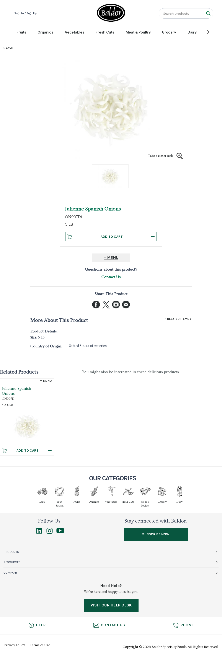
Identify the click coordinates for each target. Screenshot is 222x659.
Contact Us (111, 277)
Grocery (169, 32)
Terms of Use (40, 645)
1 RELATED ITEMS (177, 319)
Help (41, 625)
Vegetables (74, 32)
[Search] (208, 13)
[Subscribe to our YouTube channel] (60, 532)
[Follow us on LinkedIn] (39, 533)
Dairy (192, 32)
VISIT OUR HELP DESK (111, 605)
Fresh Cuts (105, 32)
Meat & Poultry (138, 32)
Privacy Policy (14, 645)
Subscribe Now (155, 534)
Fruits (21, 32)
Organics (45, 32)
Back (9, 48)
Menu (113, 257)
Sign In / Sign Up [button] (25, 13)
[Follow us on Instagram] (49, 533)
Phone (187, 625)
